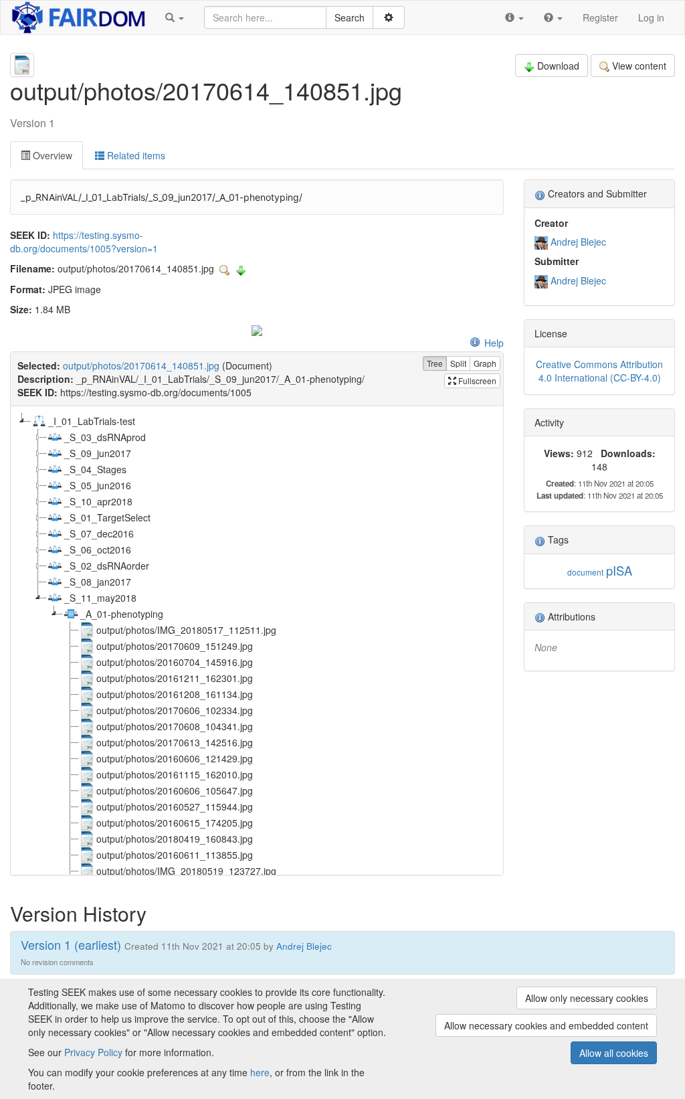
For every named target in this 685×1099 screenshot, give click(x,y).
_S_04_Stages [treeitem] (95, 469)
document (585, 572)
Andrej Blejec (578, 241)
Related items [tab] (134, 155)
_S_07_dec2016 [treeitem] (99, 533)
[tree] (256, 640)
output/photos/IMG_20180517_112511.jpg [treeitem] (186, 630)
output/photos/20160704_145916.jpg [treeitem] (174, 662)
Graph (485, 363)
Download (558, 65)
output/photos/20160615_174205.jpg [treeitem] (174, 822)
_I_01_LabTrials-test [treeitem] (91, 421)
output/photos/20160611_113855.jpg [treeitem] (174, 854)
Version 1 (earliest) (71, 944)
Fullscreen (476, 380)
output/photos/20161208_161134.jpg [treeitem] (174, 694)
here (260, 1072)
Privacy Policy (93, 1052)
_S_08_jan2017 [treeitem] (97, 581)
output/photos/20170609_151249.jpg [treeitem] (174, 646)
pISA (619, 570)
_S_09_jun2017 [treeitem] (97, 453)
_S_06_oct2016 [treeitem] (97, 549)
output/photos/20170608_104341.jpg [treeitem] (174, 726)
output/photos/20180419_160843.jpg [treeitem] (174, 838)
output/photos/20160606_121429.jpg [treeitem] (174, 758)
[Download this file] (240, 268)
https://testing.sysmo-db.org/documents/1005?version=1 (84, 241)
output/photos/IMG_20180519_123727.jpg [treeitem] (186, 870)
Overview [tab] (51, 155)
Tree (435, 363)
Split (458, 363)
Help (494, 342)
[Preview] (226, 268)
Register (600, 17)
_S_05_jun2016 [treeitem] (97, 485)
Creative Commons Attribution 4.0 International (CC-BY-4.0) (599, 370)
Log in (651, 17)
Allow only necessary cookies (586, 998)
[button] (174, 17)
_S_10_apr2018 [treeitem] (98, 501)
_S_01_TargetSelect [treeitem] (107, 517)
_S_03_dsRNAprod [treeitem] (105, 437)
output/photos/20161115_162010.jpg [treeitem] (174, 774)
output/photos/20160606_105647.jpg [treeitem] (174, 790)
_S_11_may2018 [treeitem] (100, 597)
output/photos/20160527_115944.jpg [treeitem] (174, 806)
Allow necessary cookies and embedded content (546, 1025)
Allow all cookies (613, 1053)
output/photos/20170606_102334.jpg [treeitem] (174, 710)
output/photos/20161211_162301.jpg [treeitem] (174, 678)
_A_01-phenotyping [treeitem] (121, 613)
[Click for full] (257, 329)
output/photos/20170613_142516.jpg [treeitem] (174, 742)
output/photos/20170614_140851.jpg (141, 365)
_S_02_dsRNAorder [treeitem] (106, 565)
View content (639, 65)
